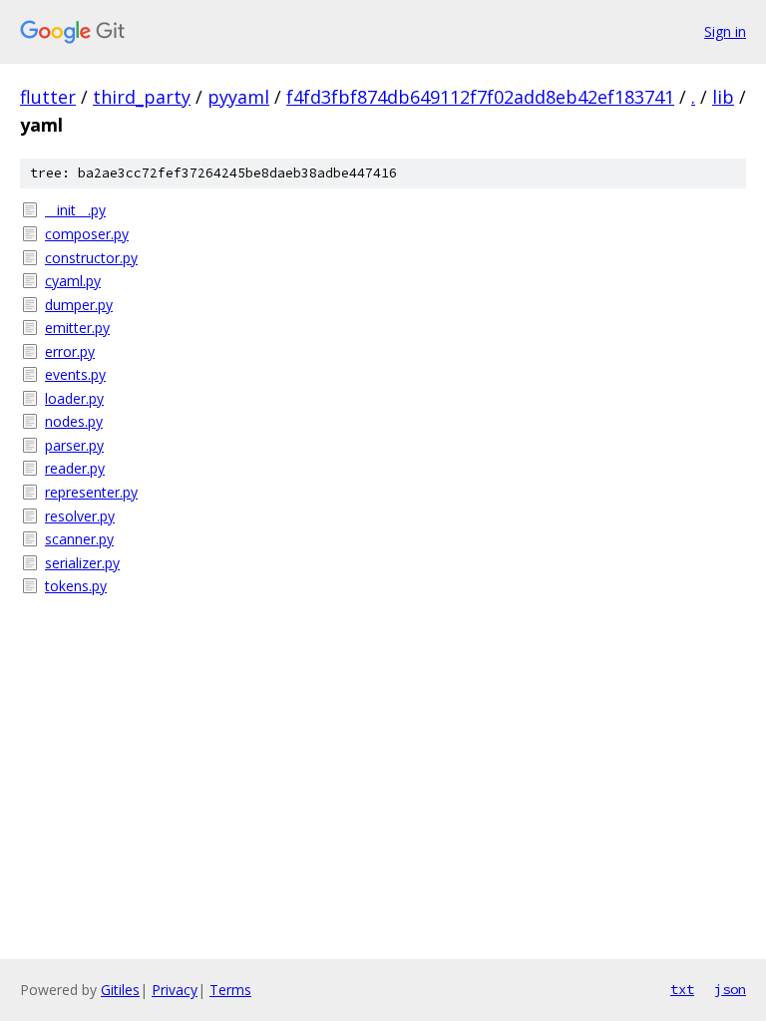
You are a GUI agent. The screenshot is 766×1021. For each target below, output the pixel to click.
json (730, 989)
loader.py (74, 398)
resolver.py (80, 516)
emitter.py (77, 327)
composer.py (87, 233)
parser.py (74, 445)
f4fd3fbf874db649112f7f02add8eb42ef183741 (480, 97)
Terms (230, 989)
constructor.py (91, 257)
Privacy (174, 989)
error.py (70, 351)
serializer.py (82, 562)
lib (723, 97)
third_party (142, 97)
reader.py (75, 468)
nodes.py (74, 421)
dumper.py (79, 304)
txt (682, 989)
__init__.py (75, 209)
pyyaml (238, 97)
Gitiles (120, 989)
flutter (48, 97)
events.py (75, 374)
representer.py (91, 492)
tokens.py (76, 585)
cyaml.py (73, 280)
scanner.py (79, 538)
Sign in (725, 31)
